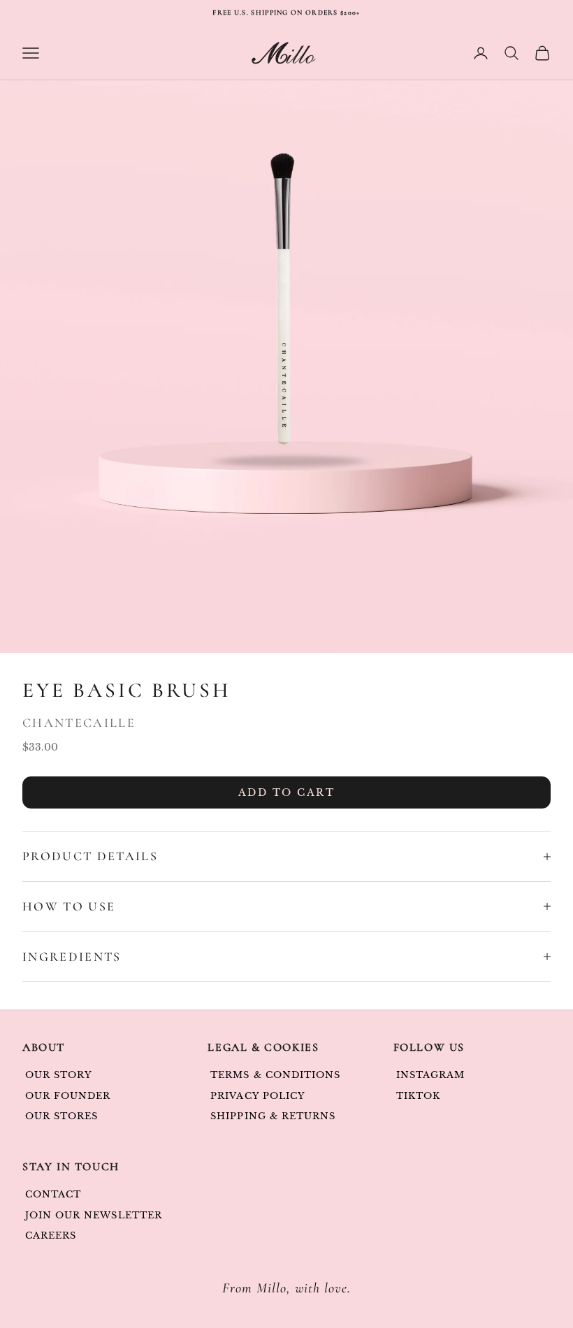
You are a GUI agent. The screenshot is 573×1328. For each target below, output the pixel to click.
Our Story (58, 1075)
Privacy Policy (257, 1096)
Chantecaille (79, 722)
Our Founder (67, 1096)
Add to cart (286, 792)
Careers (50, 1235)
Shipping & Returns (272, 1116)
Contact (53, 1194)
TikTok (418, 1096)
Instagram (430, 1075)
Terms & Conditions (275, 1075)
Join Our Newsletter (93, 1215)
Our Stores (61, 1116)
